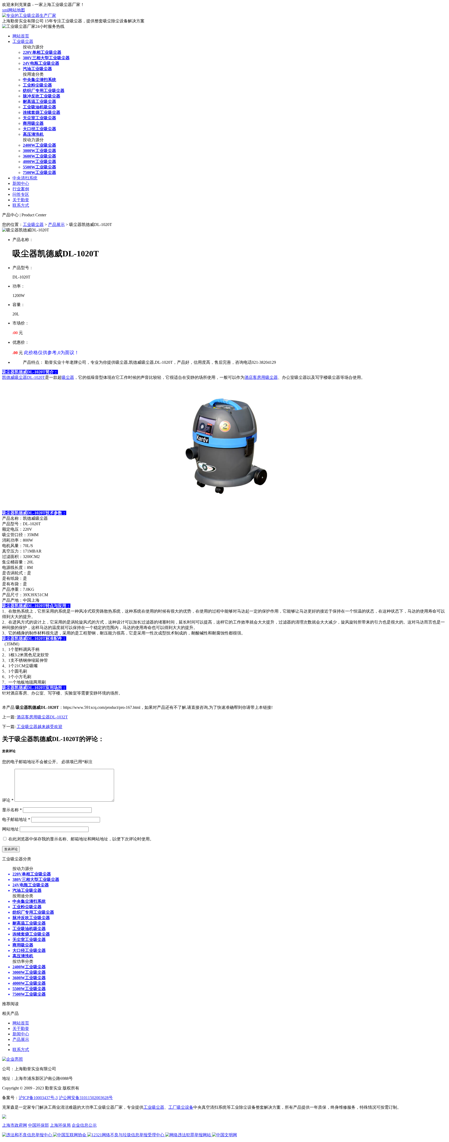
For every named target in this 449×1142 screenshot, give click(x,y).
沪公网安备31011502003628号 (86, 1097)
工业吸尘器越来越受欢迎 (39, 726)
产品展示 (56, 224)
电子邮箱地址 (16, 819)
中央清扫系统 (24, 178)
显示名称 (12, 810)
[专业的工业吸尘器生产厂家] (29, 15)
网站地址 (10, 829)
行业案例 (20, 189)
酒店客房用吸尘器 (261, 377)
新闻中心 (20, 183)
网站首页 (20, 36)
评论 (8, 800)
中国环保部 (38, 1125)
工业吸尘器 (22, 41)
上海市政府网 (14, 1125)
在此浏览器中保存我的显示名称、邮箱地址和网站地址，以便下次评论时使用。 (81, 839)
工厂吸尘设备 (180, 1107)
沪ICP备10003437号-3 (38, 1097)
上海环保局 (60, 1125)
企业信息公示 (84, 1125)
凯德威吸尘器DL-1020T (23, 377)
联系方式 (20, 205)
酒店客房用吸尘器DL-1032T (42, 717)
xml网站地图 (13, 10)
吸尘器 (68, 377)
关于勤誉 (20, 200)
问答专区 (20, 194)
